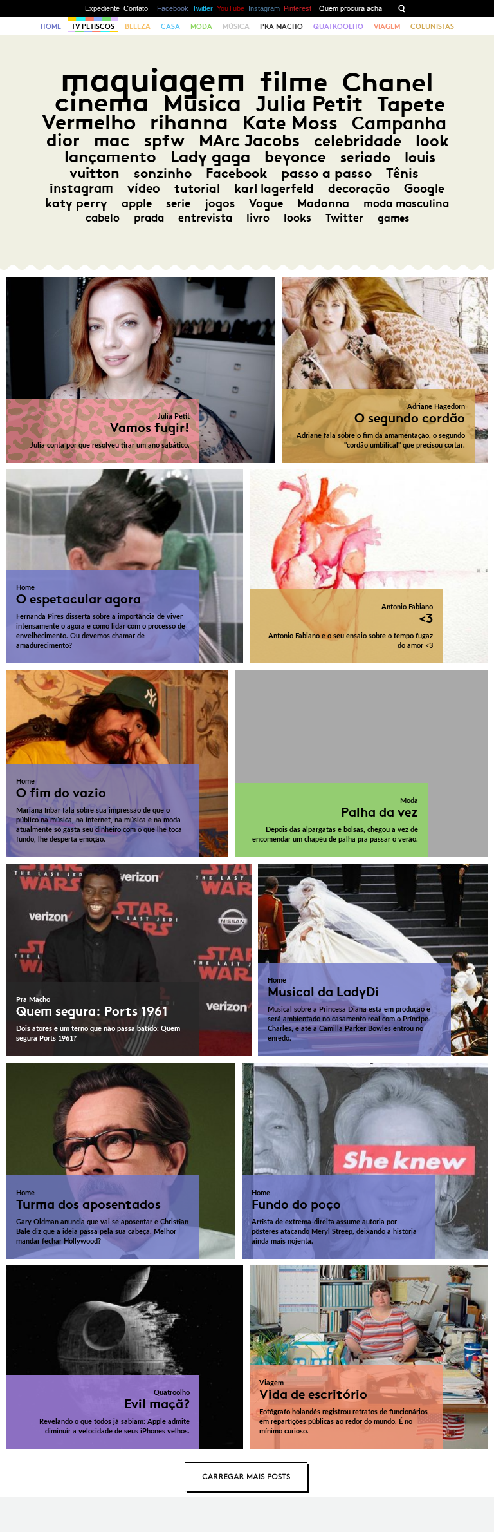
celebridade (357, 141)
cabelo (103, 217)
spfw (164, 140)
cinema (102, 102)
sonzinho (163, 173)
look (432, 141)
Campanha (399, 123)
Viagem (387, 26)
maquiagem (153, 80)
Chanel (388, 82)
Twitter (202, 8)
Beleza (138, 26)
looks (297, 217)
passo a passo (326, 173)
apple (137, 203)
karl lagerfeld (274, 188)
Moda (201, 26)
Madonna (323, 203)
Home (51, 26)
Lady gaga (210, 157)
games (393, 218)
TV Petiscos (92, 26)
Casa (170, 26)
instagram (81, 188)
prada (149, 217)
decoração (359, 188)
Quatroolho (338, 26)
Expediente (102, 8)
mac (112, 140)
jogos (220, 203)
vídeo (143, 188)
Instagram (264, 8)
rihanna (189, 122)
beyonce (295, 157)
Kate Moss (290, 123)
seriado (365, 157)
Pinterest (297, 8)
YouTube (230, 8)
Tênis (402, 173)
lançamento (110, 157)
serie (178, 203)
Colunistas (432, 26)
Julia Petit (309, 103)
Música (236, 26)
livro (258, 217)
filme (294, 82)
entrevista (205, 217)
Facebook (172, 8)
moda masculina (406, 203)
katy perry (76, 203)
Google (424, 188)
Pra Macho (281, 26)
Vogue (266, 203)
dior (63, 140)
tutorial (197, 188)
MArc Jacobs (249, 141)
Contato (136, 8)
